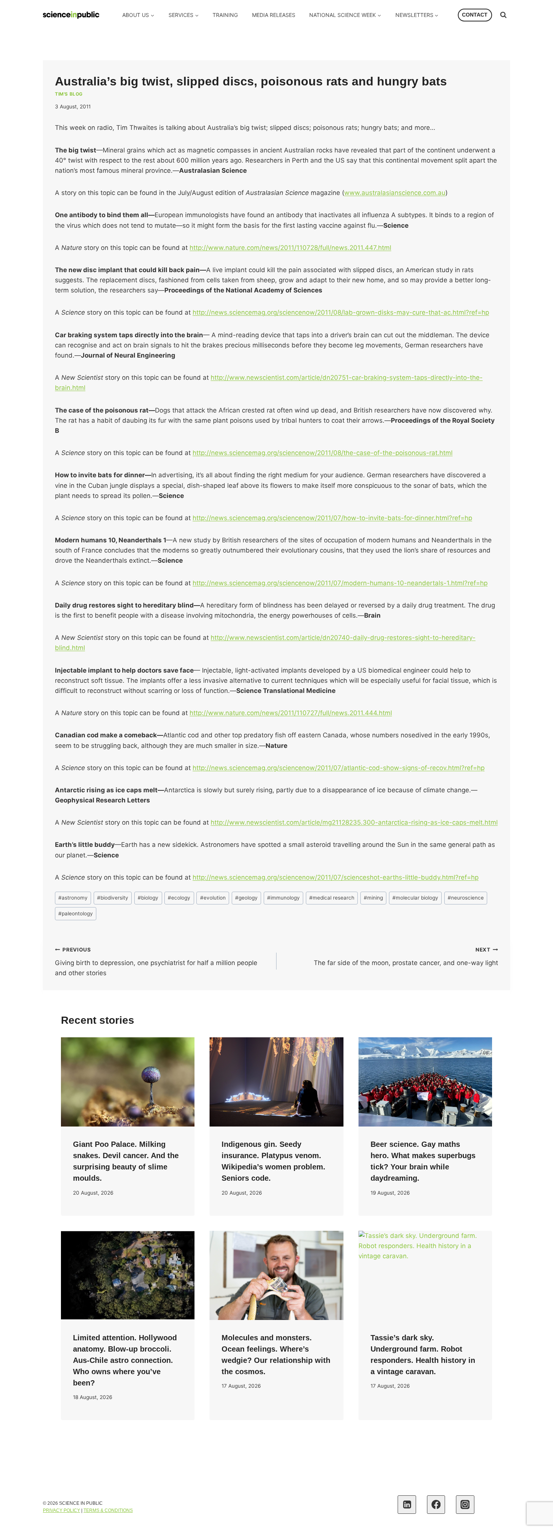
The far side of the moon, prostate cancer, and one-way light (406, 957)
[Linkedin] (407, 1504)
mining (373, 898)
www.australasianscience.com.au (394, 192)
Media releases (273, 15)
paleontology (75, 913)
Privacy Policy (61, 1510)
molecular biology (415, 898)
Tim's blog (69, 94)
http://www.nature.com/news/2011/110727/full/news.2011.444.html (291, 713)
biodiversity (112, 898)
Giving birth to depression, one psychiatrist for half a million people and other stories (156, 962)
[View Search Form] (503, 15)
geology (246, 898)
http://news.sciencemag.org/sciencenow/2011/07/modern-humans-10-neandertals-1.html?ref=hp (340, 583)
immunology (283, 898)
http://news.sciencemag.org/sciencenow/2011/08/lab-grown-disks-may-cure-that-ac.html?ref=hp (341, 312)
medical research (331, 898)
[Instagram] (465, 1504)
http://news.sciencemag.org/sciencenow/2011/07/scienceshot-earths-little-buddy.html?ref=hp (336, 877)
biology (148, 898)
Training (225, 15)
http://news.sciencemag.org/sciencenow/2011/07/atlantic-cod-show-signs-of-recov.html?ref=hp (339, 768)
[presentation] (127, 1082)
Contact (475, 15)
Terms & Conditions (108, 1510)
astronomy (73, 898)
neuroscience (466, 898)
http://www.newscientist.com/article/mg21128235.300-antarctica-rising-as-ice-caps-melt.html (354, 822)
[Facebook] (436, 1504)
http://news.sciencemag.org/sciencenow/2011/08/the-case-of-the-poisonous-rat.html (323, 453)
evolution (213, 898)
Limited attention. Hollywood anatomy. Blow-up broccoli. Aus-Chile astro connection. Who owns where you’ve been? (125, 1360)
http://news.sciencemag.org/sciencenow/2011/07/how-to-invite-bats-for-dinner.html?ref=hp (332, 518)
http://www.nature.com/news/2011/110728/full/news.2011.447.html (290, 247)
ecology (179, 898)
